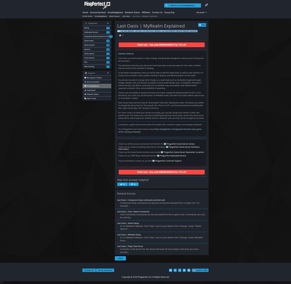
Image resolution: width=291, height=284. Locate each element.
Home (85, 12)
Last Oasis (126, 16)
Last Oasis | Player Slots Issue (157, 249)
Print (203, 25)
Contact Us (157, 12)
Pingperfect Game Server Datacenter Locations (183, 152)
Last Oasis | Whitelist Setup (160, 237)
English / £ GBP (201, 270)
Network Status (132, 12)
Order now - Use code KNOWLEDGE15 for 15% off (161, 44)
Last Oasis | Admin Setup (159, 226)
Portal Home (87, 16)
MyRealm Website (126, 53)
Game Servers (114, 16)
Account (201, 12)
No (134, 184)
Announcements (98, 12)
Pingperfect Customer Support (168, 161)
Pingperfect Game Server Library (181, 144)
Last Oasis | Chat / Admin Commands (161, 214)
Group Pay (169, 12)
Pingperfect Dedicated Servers (173, 155)
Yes (123, 184)
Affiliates (146, 12)
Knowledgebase (115, 12)
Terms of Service (105, 270)
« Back (120, 258)
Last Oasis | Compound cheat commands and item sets (158, 203)
